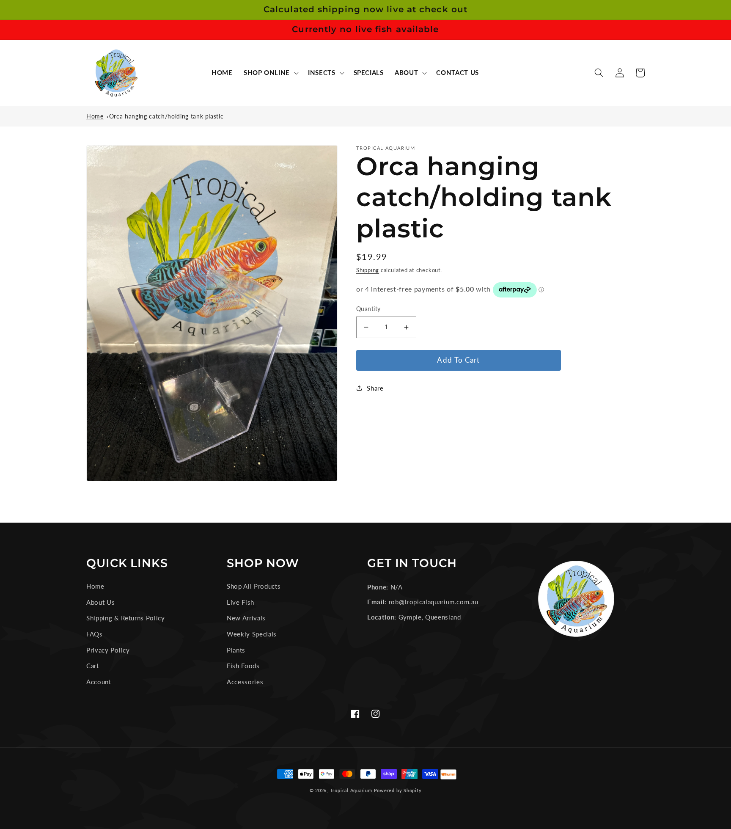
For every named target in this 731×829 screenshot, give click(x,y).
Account (98, 682)
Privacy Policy (107, 650)
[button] (270, 73)
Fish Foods (243, 665)
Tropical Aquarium (351, 790)
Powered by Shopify (398, 790)
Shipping (367, 270)
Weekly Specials (252, 634)
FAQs (94, 634)
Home (95, 116)
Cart (92, 665)
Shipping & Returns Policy (125, 618)
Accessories (245, 682)
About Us (100, 602)
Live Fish (240, 602)
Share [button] (375, 388)
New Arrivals (246, 618)
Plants (236, 650)
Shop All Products (253, 586)
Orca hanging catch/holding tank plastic (166, 116)
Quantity (368, 308)
